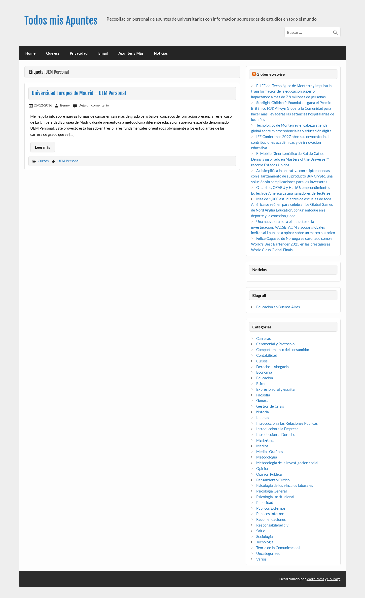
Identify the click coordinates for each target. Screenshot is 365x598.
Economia (264, 372)
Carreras (263, 338)
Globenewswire (270, 74)
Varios (261, 559)
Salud (260, 530)
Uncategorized (268, 553)
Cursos (43, 161)
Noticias (161, 53)
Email (103, 53)
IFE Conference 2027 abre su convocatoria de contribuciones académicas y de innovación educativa (290, 142)
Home (30, 53)
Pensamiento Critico (273, 480)
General (262, 400)
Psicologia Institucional (275, 496)
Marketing (265, 440)
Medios (262, 446)
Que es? (52, 53)
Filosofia (263, 395)
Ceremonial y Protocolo (275, 344)
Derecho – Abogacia (272, 366)
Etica (260, 383)
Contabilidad (266, 355)
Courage (333, 579)
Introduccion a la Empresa (277, 428)
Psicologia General (271, 491)
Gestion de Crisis (270, 406)
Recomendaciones (271, 519)
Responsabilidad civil (273, 525)
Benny (65, 105)
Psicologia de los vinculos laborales (284, 485)
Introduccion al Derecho (275, 434)
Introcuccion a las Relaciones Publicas (287, 423)
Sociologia (264, 536)
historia (262, 412)
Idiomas (262, 417)
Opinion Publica (269, 474)
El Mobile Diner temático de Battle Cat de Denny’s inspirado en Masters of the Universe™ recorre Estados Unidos (290, 159)
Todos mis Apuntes (61, 20)
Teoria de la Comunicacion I (278, 547)
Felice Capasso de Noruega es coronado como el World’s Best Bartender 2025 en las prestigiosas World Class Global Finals (292, 244)
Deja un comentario (93, 105)
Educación (264, 378)
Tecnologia (265, 542)
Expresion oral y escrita (275, 389)
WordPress (315, 579)
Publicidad (264, 502)
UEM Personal (68, 161)
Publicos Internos (270, 513)
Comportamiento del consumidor (282, 349)
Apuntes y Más (131, 53)
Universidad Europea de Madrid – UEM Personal (79, 93)
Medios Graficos (269, 451)
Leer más (42, 147)
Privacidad (79, 53)
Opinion (262, 468)
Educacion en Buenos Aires (278, 307)
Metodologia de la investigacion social (287, 462)
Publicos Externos (271, 508)
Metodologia (266, 457)
